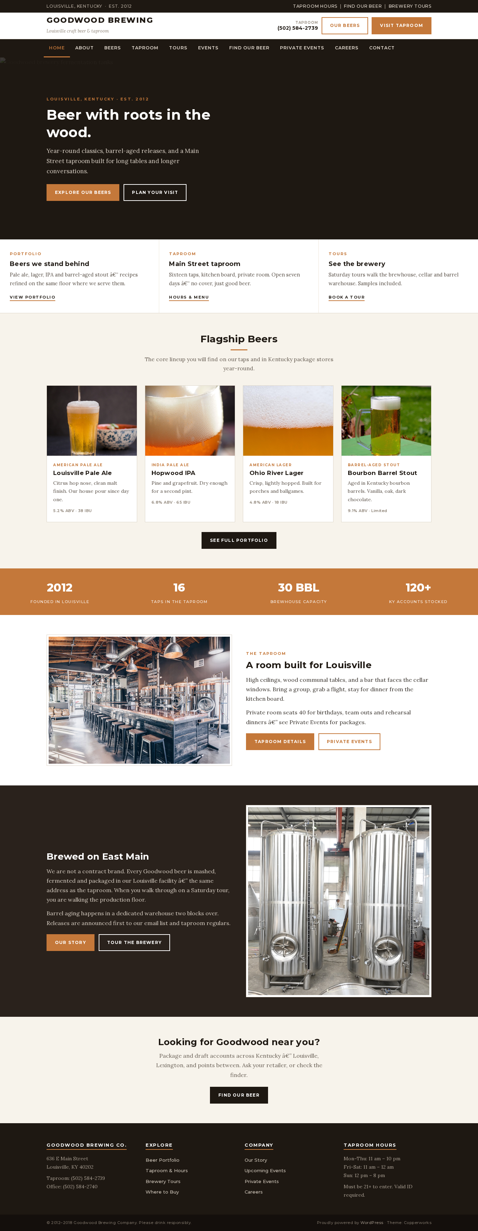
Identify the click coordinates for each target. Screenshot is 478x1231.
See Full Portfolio (239, 540)
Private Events (302, 47)
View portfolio (32, 297)
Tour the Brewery (134, 942)
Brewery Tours (410, 6)
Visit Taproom (401, 25)
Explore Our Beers (83, 192)
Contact (382, 47)
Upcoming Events (265, 1170)
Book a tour (347, 297)
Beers (112, 47)
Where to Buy (162, 1192)
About (84, 47)
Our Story (70, 942)
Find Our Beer (363, 6)
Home (57, 47)
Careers (347, 47)
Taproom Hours (315, 6)
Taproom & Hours (167, 1170)
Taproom (145, 47)
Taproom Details (280, 741)
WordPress (372, 1222)
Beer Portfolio (163, 1160)
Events (208, 47)
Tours (178, 47)
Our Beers (345, 25)
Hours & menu (189, 297)
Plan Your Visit (155, 192)
